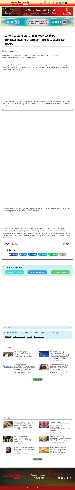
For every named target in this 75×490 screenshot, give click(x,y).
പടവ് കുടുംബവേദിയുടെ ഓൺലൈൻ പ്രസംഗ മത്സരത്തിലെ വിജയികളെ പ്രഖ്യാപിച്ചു (22, 439)
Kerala (21, 333)
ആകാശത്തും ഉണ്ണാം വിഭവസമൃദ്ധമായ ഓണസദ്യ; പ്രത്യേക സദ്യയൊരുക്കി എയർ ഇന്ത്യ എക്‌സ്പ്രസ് (24, 354)
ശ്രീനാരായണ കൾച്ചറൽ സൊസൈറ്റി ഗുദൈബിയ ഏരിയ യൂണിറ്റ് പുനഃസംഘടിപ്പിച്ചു (60, 438)
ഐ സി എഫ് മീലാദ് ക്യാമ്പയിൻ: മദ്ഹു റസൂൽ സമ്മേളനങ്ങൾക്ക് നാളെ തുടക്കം (25, 449)
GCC (31, 333)
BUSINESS (59, 333)
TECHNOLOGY (39, 337)
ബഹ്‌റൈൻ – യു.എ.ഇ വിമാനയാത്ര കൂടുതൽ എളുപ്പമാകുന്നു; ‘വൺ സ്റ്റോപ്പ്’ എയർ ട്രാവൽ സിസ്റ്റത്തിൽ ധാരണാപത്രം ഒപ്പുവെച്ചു (59, 355)
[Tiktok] (65, 478)
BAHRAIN (16, 58)
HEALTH (29, 337)
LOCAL (22, 58)
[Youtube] (62, 478)
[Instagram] (59, 478)
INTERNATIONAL (41, 333)
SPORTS (51, 333)
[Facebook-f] (56, 478)
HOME (6, 333)
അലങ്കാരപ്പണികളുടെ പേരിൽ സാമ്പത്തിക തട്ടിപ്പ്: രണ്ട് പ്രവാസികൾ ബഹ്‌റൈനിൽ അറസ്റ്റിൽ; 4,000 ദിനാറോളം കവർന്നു (23, 425)
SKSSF (34, 58)
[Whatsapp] (70, 478)
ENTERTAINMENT (19, 337)
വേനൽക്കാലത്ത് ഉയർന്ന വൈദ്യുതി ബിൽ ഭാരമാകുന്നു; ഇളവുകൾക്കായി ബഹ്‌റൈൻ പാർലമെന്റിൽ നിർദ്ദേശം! (60, 450)
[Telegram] (68, 478)
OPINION (8, 337)
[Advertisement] (37, 85)
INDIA (27, 333)
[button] (41, 3)
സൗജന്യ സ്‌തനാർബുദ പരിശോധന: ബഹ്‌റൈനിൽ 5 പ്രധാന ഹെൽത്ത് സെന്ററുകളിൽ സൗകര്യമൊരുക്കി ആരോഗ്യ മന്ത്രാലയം (60, 426)
